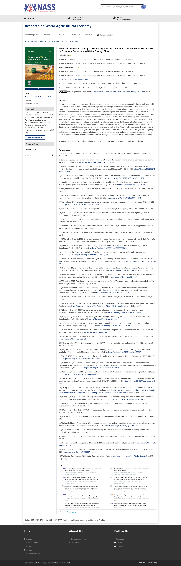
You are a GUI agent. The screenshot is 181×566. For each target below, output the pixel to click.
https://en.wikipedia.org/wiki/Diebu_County (128, 456)
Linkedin (120, 546)
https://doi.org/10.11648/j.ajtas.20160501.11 (124, 425)
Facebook (120, 539)
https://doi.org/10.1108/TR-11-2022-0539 (124, 312)
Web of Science (32, 543)
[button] (93, 17)
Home (27, 41)
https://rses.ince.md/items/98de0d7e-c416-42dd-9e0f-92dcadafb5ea (98, 306)
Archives (34, 41)
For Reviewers (74, 35)
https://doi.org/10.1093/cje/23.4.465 (73, 339)
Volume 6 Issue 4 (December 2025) (51, 41)
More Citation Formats (35, 137)
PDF (40, 89)
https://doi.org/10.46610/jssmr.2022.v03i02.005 (97, 162)
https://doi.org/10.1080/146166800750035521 (116, 326)
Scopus (29, 539)
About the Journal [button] (32, 35)
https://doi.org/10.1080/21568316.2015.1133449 (129, 270)
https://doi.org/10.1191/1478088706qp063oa (80, 452)
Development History (79, 539)
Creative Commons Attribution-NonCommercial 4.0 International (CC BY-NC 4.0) (119, 92)
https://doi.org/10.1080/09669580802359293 (110, 248)
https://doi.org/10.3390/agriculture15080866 (80, 374)
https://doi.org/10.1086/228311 (96, 332)
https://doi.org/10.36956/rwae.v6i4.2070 (75, 79)
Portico (29, 550)
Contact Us (74, 542)
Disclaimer (141, 563)
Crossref (29, 546)
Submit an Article (106, 35)
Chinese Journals (33, 554)
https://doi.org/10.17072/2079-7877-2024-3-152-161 (123, 178)
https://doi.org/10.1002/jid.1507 (132, 185)
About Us (88, 35)
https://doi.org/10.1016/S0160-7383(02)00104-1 (81, 204)
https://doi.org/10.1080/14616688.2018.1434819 (82, 358)
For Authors (59, 35)
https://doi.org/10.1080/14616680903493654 (124, 198)
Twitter (119, 543)
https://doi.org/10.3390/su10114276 (123, 277)
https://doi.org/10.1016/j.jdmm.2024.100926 (101, 368)
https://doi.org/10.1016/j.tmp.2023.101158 (128, 399)
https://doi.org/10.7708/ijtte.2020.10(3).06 (91, 255)
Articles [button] (47, 35)
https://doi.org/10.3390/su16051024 (103, 319)
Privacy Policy (152, 563)
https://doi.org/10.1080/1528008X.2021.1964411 (114, 293)
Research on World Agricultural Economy (58, 26)
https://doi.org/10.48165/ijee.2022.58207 (124, 352)
